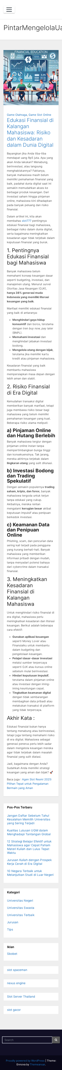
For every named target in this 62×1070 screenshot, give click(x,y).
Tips (10, 929)
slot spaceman (17, 970)
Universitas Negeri (20, 900)
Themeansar (37, 1064)
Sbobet (12, 953)
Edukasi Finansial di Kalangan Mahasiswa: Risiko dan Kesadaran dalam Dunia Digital (30, 132)
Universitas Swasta (20, 908)
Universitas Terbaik (20, 915)
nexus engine (16, 983)
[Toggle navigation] (9, 9)
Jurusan (12, 922)
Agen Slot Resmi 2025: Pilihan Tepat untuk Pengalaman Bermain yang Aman (29, 784)
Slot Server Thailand (21, 996)
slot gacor (14, 1010)
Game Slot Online (40, 114)
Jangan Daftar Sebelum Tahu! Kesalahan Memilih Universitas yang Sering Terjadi (28, 819)
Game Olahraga (17, 114)
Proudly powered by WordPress (25, 1060)
